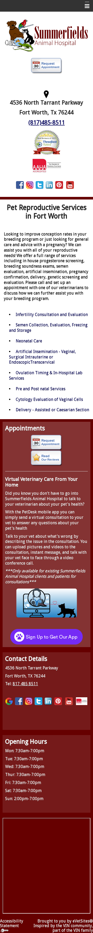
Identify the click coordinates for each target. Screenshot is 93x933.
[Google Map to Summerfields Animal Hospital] (46, 93)
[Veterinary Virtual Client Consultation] (47, 602)
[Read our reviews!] (46, 458)
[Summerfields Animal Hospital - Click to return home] (46, 35)
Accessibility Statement (11, 923)
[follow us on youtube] (70, 184)
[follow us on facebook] (20, 184)
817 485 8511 (25, 683)
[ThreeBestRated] (46, 141)
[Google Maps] (9, 701)
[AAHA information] (46, 165)
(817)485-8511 (46, 122)
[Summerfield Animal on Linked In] (49, 184)
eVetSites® (83, 921)
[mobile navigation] (84, 6)
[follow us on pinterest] (59, 184)
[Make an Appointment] (46, 65)
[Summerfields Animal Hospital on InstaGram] (30, 184)
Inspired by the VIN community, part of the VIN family (63, 928)
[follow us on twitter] (39, 184)
